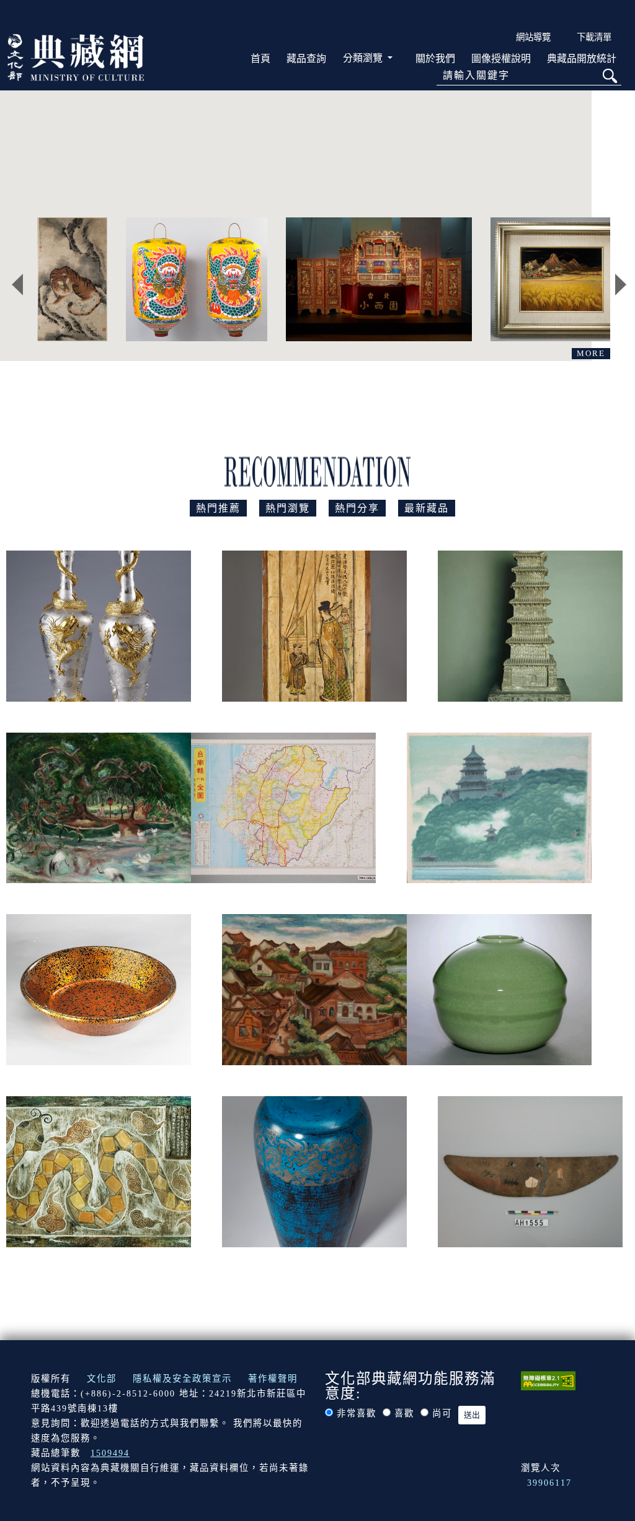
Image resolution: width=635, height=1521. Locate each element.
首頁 (260, 58)
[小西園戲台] (379, 279)
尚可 (442, 1413)
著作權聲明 (273, 1379)
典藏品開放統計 (581, 58)
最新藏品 (426, 508)
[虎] (72, 279)
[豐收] (562, 279)
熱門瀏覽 (287, 508)
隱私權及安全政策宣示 (182, 1379)
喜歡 (404, 1413)
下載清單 (594, 37)
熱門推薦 (218, 508)
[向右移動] (621, 285)
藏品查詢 (306, 58)
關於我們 (435, 58)
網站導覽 (533, 37)
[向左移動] (17, 285)
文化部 (102, 1379)
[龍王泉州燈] (196, 279)
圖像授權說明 (501, 58)
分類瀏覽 (364, 58)
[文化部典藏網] (75, 56)
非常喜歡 (356, 1413)
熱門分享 (357, 508)
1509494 (110, 1453)
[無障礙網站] (548, 1380)
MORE (591, 353)
